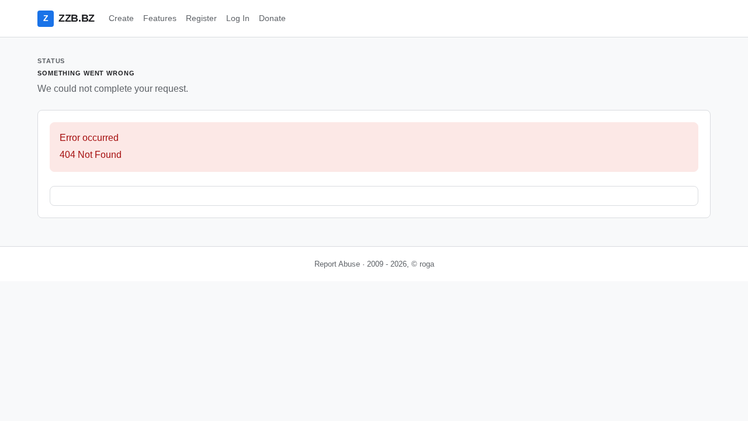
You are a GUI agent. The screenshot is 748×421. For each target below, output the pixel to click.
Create (121, 18)
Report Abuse (337, 264)
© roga (422, 264)
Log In (238, 18)
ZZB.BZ (69, 18)
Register (201, 18)
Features (159, 18)
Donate (272, 18)
